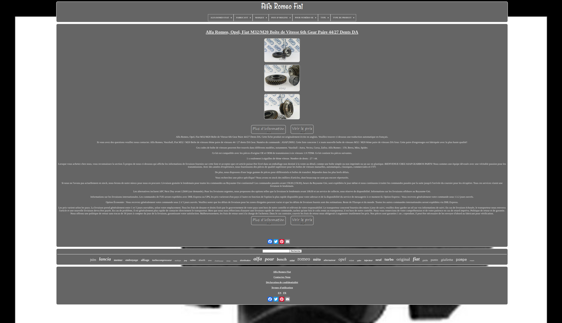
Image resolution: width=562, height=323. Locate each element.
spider (359, 261)
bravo (235, 261)
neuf (379, 260)
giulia (425, 260)
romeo (304, 259)
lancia (105, 259)
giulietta (447, 260)
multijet (178, 260)
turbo (389, 259)
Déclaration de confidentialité (282, 282)
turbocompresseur (162, 260)
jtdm (93, 260)
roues (472, 260)
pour (269, 259)
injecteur (368, 260)
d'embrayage (219, 261)
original (403, 259)
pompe (461, 259)
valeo (193, 260)
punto (434, 260)
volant (351, 260)
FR (284, 293)
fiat (416, 259)
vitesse (228, 261)
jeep (185, 261)
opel (342, 259)
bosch (282, 259)
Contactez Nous (282, 277)
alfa (257, 259)
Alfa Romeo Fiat (282, 271)
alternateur (330, 260)
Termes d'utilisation (282, 287)
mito (317, 259)
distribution (245, 260)
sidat (292, 260)
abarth (202, 260)
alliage (145, 260)
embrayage (131, 260)
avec (210, 260)
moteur (118, 260)
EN (279, 293)
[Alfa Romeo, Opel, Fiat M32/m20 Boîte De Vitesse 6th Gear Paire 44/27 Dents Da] (282, 50)
